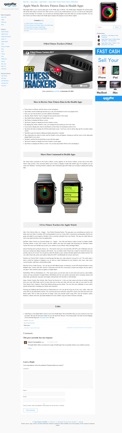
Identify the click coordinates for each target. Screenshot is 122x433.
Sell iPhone (4, 76)
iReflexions (4, 59)
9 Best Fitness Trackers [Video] (34, 23)
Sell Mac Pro (4, 83)
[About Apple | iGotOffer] (10, 5)
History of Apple (5, 46)
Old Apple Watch (44, 317)
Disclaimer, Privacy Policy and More (67, 422)
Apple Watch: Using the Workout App (31, 327)
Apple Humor (4, 34)
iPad (2, 51)
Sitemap (81, 422)
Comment (26, 368)
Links (27, 30)
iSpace (3, 61)
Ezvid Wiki (56, 91)
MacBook (3, 68)
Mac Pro (3, 66)
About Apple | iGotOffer (40, 422)
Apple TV (3, 39)
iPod (2, 56)
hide (42, 20)
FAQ (2, 44)
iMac (2, 49)
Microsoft (3, 22)
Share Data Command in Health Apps (35, 27)
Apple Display (4, 31)
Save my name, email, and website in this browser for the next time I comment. (43, 405)
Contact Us (52, 422)
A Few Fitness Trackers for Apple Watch (36, 29)
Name (25, 390)
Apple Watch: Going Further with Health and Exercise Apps (79, 327)
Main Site (3, 17)
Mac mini (3, 64)
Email (25, 396)
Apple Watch (4, 41)
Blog (2, 24)
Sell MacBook (5, 80)
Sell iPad (3, 85)
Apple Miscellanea (6, 36)
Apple (2, 19)
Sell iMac (3, 78)
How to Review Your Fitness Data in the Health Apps (39, 25)
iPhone (3, 54)
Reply (30, 348)
